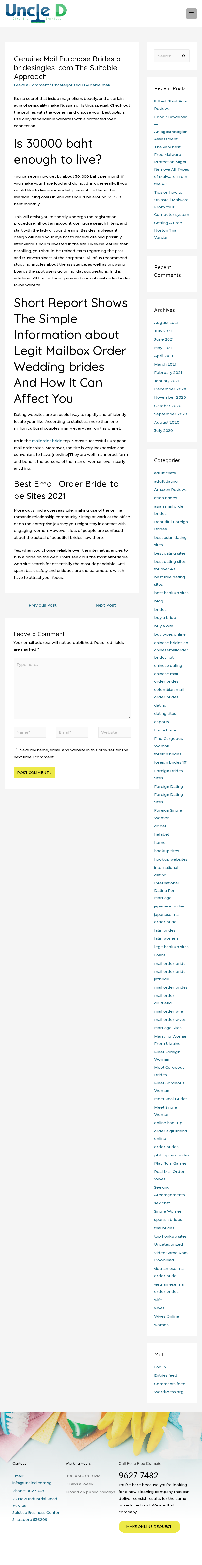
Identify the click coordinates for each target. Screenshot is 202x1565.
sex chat (162, 1203)
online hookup (168, 1122)
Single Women (168, 1211)
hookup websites (170, 859)
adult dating (166, 481)
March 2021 (165, 364)
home (160, 842)
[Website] (114, 733)
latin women (166, 938)
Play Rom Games (170, 1163)
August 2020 (166, 422)
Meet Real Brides (170, 1099)
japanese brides (169, 906)
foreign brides (167, 754)
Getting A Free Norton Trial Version (168, 230)
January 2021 (166, 381)
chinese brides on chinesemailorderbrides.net (171, 650)
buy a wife (163, 626)
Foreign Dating (168, 786)
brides (160, 609)
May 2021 (163, 347)
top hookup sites (170, 1236)
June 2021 (164, 339)
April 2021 (163, 355)
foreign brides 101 (171, 762)
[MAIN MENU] (191, 13)
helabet (161, 834)
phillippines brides (172, 1155)
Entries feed (165, 1375)
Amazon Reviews (170, 489)
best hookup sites (171, 592)
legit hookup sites (171, 946)
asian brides (165, 498)
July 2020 (163, 430)
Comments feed (169, 1383)
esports (161, 721)
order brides (166, 1146)
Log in (160, 1367)
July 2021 (163, 331)
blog (158, 601)
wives (159, 1308)
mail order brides (171, 987)
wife (158, 1299)
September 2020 (170, 414)
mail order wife (168, 1011)
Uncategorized (66, 85)
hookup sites (166, 850)
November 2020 (170, 397)
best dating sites (170, 553)
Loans (160, 955)
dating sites (165, 713)
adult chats (165, 473)
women (161, 1324)
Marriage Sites (168, 1027)
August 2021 (166, 322)
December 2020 (170, 389)
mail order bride (170, 963)
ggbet (160, 826)
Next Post (108, 605)
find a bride (165, 730)
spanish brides (168, 1219)
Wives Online (166, 1316)
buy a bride (165, 617)
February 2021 (168, 372)
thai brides (164, 1228)
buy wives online (170, 634)
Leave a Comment (31, 85)
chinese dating (168, 665)
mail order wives (170, 1019)
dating (160, 705)
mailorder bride (47, 441)
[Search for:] (172, 56)
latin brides (165, 930)
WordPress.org (169, 1391)
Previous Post (40, 605)
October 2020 (167, 405)
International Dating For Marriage (166, 890)
